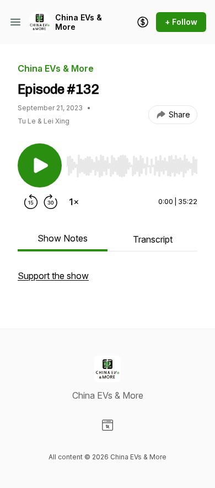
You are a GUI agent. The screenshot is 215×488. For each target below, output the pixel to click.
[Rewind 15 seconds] (31, 202)
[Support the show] (142, 22)
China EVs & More (78, 22)
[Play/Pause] (40, 165)
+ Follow (181, 21)
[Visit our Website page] (107, 425)
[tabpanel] (107, 281)
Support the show (53, 275)
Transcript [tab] (153, 239)
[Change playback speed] (74, 202)
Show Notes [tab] (62, 238)
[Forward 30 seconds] (50, 202)
